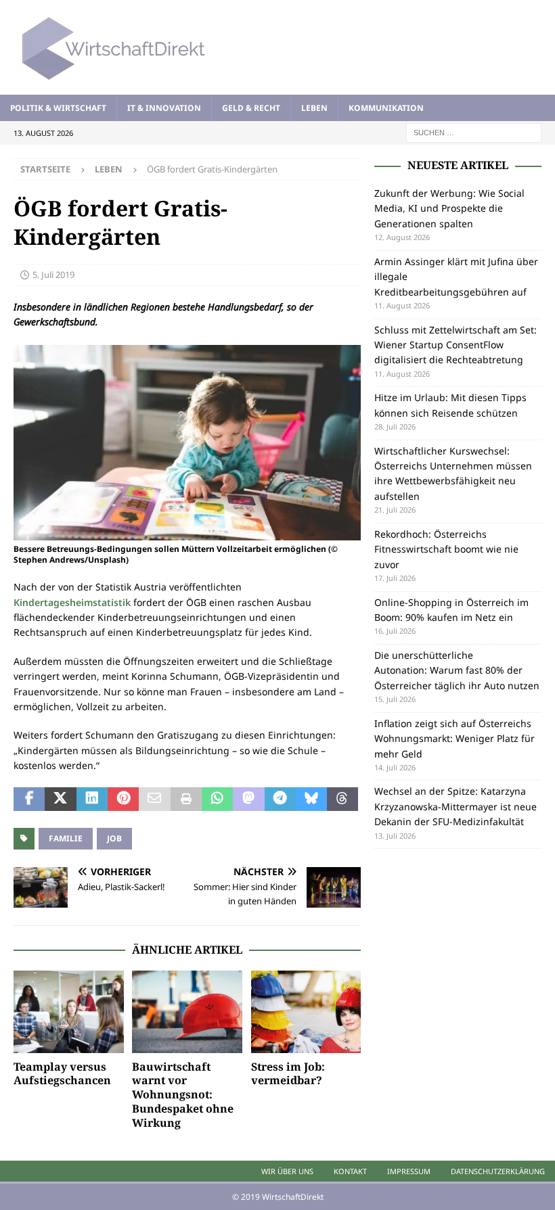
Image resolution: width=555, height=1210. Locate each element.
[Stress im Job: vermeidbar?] (306, 1012)
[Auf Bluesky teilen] (311, 799)
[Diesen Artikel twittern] (60, 799)
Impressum (408, 1171)
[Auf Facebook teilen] (29, 799)
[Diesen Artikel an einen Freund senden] (154, 799)
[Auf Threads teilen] (342, 799)
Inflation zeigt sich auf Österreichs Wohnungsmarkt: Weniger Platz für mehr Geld (454, 738)
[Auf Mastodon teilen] (248, 799)
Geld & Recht (251, 108)
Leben (314, 108)
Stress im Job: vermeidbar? (288, 1073)
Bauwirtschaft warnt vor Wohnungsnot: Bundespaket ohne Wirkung (183, 1094)
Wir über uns (287, 1171)
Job (114, 838)
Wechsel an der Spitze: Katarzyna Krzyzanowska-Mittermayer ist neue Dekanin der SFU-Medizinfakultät (455, 806)
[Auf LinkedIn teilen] (92, 799)
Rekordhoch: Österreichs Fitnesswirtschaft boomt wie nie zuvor (446, 549)
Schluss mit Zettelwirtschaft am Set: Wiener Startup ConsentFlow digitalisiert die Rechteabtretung (455, 345)
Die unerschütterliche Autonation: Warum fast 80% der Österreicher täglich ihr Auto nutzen (456, 670)
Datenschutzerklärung (498, 1171)
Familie (66, 838)
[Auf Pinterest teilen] (123, 799)
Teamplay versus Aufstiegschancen (62, 1073)
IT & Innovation (164, 108)
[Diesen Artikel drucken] (186, 799)
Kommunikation (386, 108)
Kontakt (350, 1171)
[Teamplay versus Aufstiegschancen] (69, 1012)
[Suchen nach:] (473, 131)
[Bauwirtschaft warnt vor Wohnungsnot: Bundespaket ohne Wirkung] (187, 1012)
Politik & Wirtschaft (58, 108)
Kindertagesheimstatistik (72, 602)
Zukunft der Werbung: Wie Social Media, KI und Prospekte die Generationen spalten (449, 208)
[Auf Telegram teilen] (280, 799)
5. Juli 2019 (53, 275)
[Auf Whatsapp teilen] (217, 799)
